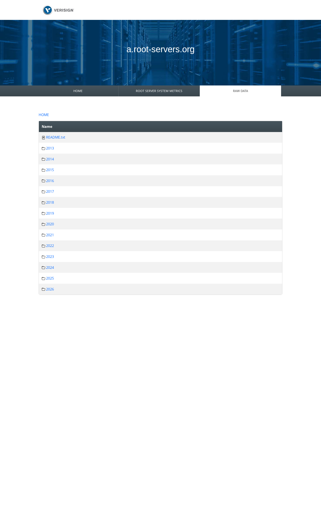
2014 (50, 159)
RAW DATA (240, 91)
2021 (50, 235)
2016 (50, 180)
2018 (50, 202)
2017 (50, 191)
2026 (50, 289)
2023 (50, 256)
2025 (50, 278)
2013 (50, 148)
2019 (50, 213)
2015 (50, 169)
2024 (50, 267)
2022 (50, 245)
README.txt (55, 137)
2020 (50, 224)
